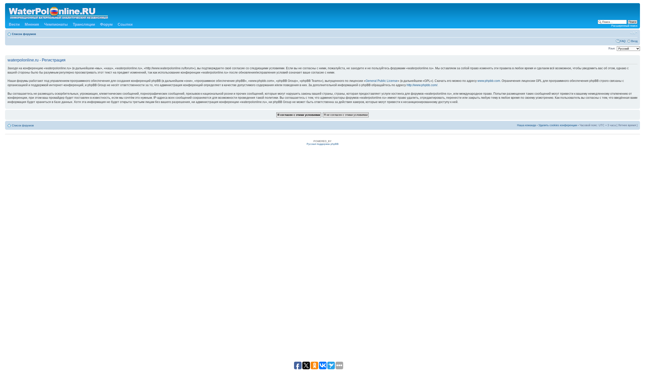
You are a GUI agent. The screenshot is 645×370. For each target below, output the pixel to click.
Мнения (32, 24)
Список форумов (24, 34)
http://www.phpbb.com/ (422, 85)
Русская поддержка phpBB (323, 144)
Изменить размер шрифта (633, 33)
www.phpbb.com (488, 81)
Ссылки (125, 24)
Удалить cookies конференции (557, 125)
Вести (14, 24)
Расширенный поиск (624, 25)
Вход (634, 41)
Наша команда (526, 125)
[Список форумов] (58, 12)
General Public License (382, 81)
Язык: (612, 48)
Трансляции (84, 24)
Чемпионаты (56, 24)
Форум (106, 24)
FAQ (623, 41)
